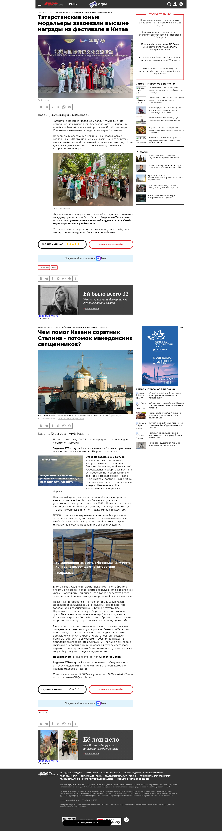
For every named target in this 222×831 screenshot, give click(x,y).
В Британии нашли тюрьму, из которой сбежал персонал (162, 196)
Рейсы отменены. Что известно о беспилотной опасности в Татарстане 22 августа (160, 35)
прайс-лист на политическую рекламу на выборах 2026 (86, 779)
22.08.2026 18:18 (45, 327)
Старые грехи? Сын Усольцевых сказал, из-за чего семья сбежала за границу (166, 90)
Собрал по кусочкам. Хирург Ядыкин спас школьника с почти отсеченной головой (166, 405)
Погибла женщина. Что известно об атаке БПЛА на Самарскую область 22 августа (160, 23)
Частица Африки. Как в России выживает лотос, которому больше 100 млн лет (165, 435)
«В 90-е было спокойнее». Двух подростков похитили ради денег (165, 118)
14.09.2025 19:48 (45, 12)
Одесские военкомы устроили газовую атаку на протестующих (163, 186)
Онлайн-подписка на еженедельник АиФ (143, 773)
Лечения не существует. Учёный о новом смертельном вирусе (164, 444)
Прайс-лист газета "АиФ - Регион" (120, 776)
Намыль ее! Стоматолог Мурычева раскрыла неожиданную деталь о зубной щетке (165, 140)
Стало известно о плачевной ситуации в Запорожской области (164, 157)
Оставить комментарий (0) (111, 244)
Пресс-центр (92, 773)
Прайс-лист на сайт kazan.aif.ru (155, 776)
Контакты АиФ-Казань (91, 776)
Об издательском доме (71, 773)
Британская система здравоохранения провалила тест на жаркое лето (165, 178)
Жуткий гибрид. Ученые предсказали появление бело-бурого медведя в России (166, 425)
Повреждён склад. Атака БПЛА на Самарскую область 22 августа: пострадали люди (160, 47)
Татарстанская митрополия (71, 418)
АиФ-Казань (43, 100)
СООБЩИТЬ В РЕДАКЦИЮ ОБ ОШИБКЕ (132, 779)
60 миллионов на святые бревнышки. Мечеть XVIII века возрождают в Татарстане (93, 564)
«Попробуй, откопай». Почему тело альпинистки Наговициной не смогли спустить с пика (165, 110)
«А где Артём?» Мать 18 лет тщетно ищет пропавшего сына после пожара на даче (165, 395)
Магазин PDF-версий (110, 773)
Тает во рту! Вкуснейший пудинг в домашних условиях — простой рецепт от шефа (165, 415)
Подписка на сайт (68, 776)
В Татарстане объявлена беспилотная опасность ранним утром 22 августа (160, 59)
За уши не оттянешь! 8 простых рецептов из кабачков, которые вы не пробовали (166, 130)
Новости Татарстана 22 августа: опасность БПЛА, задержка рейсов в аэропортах (159, 71)
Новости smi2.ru (48, 315)
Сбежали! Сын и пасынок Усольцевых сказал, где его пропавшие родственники (166, 100)
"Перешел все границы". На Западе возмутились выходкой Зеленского (164, 167)
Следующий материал (87, 823)
